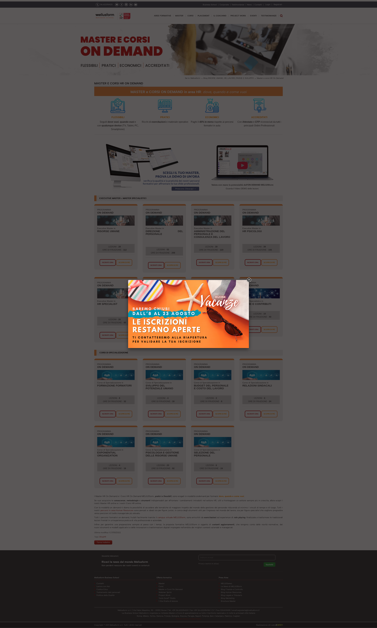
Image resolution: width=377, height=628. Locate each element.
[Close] (249, 280)
